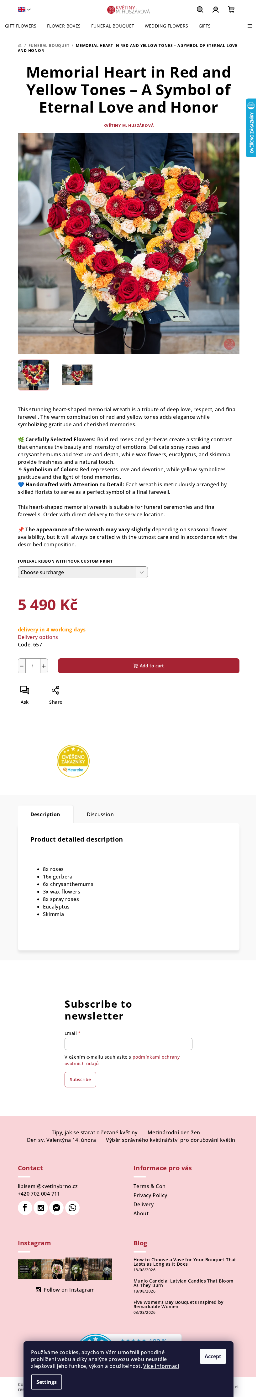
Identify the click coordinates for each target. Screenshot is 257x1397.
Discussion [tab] (100, 814)
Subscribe (80, 1079)
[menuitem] (21, 26)
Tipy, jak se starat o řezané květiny (94, 1132)
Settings (46, 1382)
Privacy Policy (150, 1195)
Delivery (144, 1204)
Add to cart (152, 666)
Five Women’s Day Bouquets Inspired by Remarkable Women (179, 1304)
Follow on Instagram (69, 1289)
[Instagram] (41, 1208)
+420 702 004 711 (39, 1193)
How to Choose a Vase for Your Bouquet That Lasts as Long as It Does (185, 1262)
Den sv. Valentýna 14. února (61, 1139)
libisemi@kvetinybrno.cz (48, 1186)
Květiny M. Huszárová (128, 125)
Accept (213, 1356)
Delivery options (38, 637)
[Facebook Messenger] (56, 1208)
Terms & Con (149, 1186)
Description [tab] (45, 814)
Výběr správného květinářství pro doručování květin (170, 1139)
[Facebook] (25, 1208)
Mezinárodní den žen (174, 1132)
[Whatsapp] (72, 1208)
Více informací (161, 1366)
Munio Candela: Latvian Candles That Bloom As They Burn (183, 1283)
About (141, 1213)
